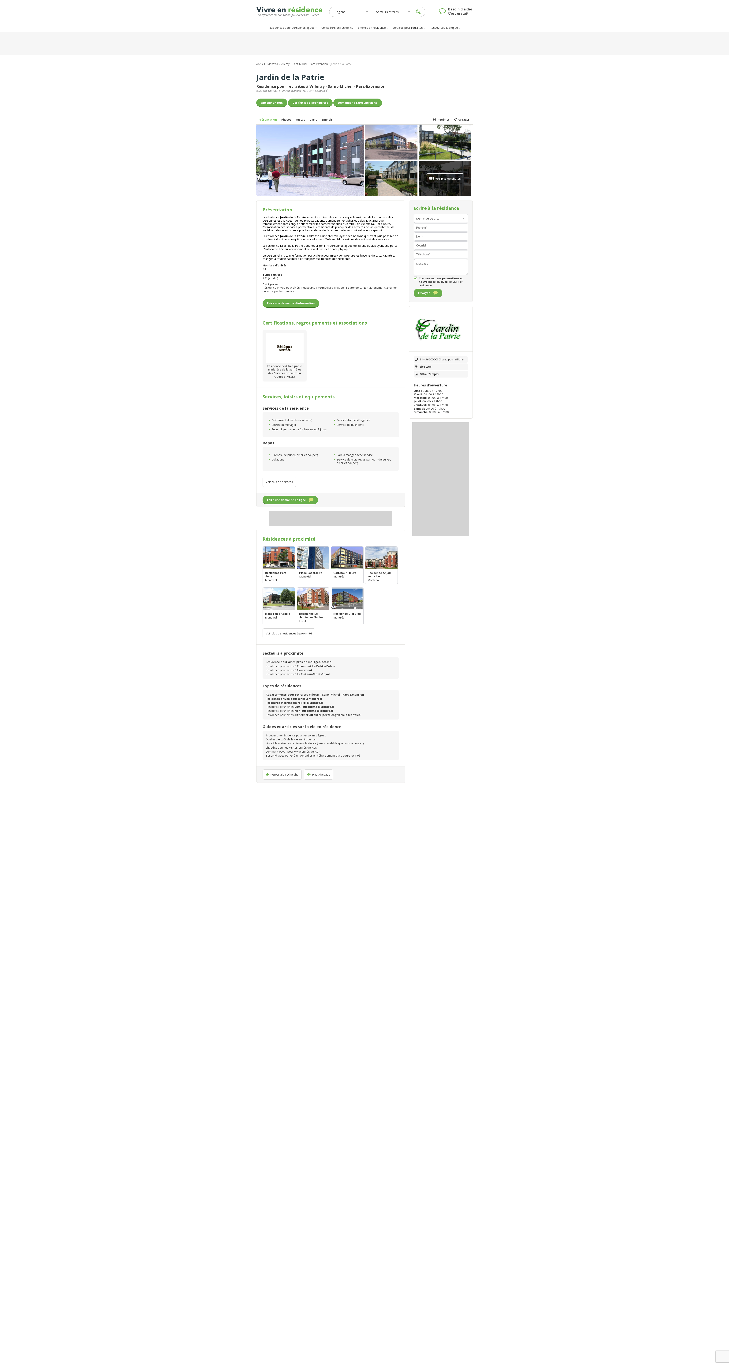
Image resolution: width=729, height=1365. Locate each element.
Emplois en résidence (372, 27)
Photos (286, 119)
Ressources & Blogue (444, 27)
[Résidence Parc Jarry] (279, 565)
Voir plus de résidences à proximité (289, 633)
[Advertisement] (364, 43)
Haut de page (321, 774)
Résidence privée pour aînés (281, 287)
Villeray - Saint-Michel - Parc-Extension (304, 64)
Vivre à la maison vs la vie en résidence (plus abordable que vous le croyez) (315, 743)
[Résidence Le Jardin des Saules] (313, 606)
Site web (426, 366)
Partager (463, 119)
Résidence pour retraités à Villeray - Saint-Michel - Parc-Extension (321, 86)
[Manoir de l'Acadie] (279, 606)
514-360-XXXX (442, 359)
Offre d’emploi (429, 374)
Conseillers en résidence (337, 27)
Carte (313, 119)
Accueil (260, 64)
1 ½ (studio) (270, 278)
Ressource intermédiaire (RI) (320, 287)
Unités (300, 119)
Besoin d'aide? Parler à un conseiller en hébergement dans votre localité (313, 755)
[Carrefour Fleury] (347, 565)
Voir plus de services (279, 482)
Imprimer (443, 119)
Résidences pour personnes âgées (292, 27)
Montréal (273, 64)
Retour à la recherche (284, 774)
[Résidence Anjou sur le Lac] (381, 565)
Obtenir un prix (272, 102)
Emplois (327, 119)
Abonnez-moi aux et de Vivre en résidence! (441, 281)
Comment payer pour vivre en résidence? (293, 751)
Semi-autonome (351, 287)
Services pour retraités (408, 27)
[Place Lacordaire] (313, 565)
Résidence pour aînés (300, 666)
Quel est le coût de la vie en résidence (291, 739)
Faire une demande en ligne (286, 500)
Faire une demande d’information (291, 303)
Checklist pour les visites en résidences (291, 747)
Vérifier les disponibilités (310, 102)
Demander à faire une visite (357, 102)
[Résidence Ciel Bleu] (347, 606)
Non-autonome (373, 287)
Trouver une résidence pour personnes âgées (296, 735)
